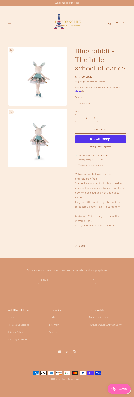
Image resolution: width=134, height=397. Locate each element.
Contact (12, 317)
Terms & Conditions (18, 325)
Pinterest (53, 332)
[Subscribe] (92, 280)
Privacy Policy (15, 332)
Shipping (79, 82)
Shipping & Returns (18, 339)
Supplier (79, 97)
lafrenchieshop (62, 379)
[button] (9, 23)
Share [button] (82, 246)
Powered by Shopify (76, 379)
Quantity (79, 111)
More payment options (100, 147)
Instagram (54, 325)
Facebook (54, 317)
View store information (90, 165)
